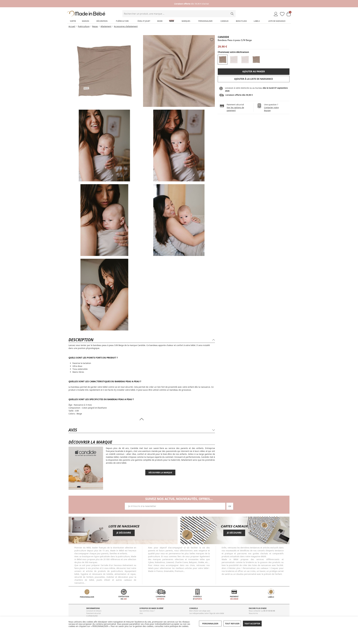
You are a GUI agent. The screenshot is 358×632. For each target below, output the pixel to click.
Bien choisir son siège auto (199, 611)
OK (229, 506)
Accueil (72, 26)
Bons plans (241, 21)
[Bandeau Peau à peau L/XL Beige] (256, 59)
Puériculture (122, 21)
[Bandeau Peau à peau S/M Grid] (234, 59)
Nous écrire (253, 613)
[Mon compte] (276, 14)
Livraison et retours (93, 611)
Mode (159, 21)
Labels (257, 21)
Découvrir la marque (160, 472)
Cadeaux (225, 21)
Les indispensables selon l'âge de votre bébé (206, 613)
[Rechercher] (232, 13)
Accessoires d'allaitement (126, 26)
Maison (85, 21)
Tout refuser (232, 623)
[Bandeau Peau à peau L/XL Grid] (245, 59)
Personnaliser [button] (210, 623)
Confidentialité (92, 616)
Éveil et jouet (144, 21)
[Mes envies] (282, 14)
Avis (141, 613)
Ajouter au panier (253, 71)
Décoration (102, 21)
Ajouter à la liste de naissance (253, 78)
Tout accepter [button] (252, 623)
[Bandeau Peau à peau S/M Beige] (223, 59)
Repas (95, 26)
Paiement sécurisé (93, 613)
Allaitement (106, 26)
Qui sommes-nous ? (147, 611)
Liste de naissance (276, 21)
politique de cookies (179, 626)
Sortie (73, 21)
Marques (186, 21)
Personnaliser (205, 21)
